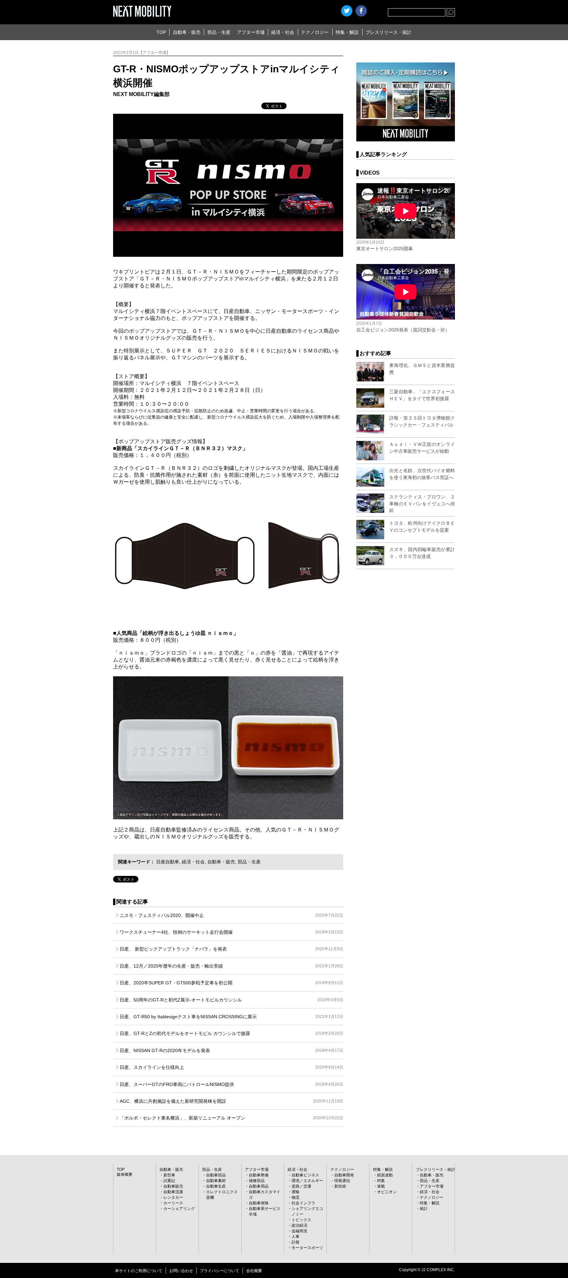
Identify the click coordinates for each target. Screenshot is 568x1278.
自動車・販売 (187, 32)
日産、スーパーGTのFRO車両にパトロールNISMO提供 (231, 1084)
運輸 (295, 1192)
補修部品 (257, 1180)
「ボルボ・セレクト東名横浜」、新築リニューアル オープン (231, 1118)
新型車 (169, 1175)
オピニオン (387, 1192)
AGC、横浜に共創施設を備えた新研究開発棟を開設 (231, 1101)
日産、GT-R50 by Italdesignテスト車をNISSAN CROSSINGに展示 (231, 1016)
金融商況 (299, 1231)
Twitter (346, 10)
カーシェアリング (179, 1208)
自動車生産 (216, 1186)
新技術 (340, 1186)
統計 (424, 1208)
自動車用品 (259, 1186)
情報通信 (342, 1180)
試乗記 (169, 1180)
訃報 (295, 1242)
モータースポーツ (307, 1247)
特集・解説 (347, 32)
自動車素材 (216, 1180)
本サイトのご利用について (138, 1270)
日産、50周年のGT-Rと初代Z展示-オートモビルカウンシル (231, 999)
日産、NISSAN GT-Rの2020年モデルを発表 (231, 1050)
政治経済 (299, 1225)
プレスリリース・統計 (389, 32)
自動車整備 (259, 1175)
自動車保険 (259, 1203)
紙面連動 (385, 1175)
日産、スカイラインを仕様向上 (231, 1067)
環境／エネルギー (307, 1180)
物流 (295, 1197)
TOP (161, 32)
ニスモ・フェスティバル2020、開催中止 (231, 915)
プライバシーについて (219, 1270)
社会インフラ (303, 1203)
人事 (295, 1236)
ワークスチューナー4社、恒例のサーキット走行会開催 (231, 932)
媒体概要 (124, 1174)
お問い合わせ (181, 1270)
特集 (381, 1180)
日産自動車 (167, 861)
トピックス (301, 1220)
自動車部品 (216, 1175)
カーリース (173, 1203)
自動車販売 (173, 1186)
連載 (381, 1186)
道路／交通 (301, 1186)
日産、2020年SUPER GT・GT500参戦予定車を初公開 (231, 982)
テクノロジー (315, 32)
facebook (361, 10)
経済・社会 (282, 32)
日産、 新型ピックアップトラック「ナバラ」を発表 (231, 949)
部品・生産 (218, 32)
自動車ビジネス (305, 1175)
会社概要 (254, 1270)
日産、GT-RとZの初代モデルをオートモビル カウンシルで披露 (231, 1033)
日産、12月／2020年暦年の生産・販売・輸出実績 (231, 966)
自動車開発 (344, 1175)
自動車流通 (173, 1192)
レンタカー (173, 1197)
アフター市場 (251, 32)
